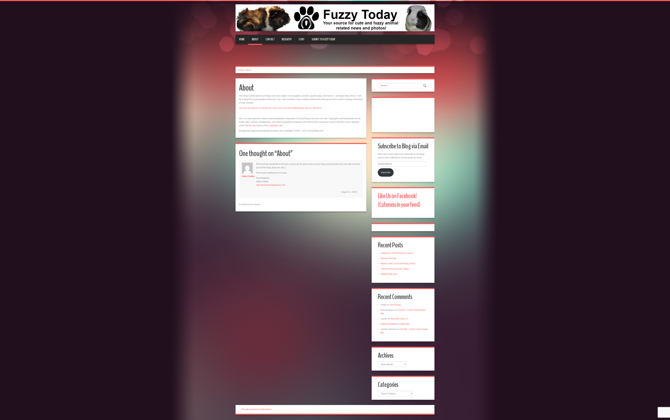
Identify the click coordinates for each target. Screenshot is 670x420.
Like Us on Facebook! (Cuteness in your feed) (399, 200)
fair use (252, 125)
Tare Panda (395, 305)
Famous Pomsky (388, 258)
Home (242, 39)
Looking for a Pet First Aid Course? (397, 253)
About (255, 39)
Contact (270, 39)
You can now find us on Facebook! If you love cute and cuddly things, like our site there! (280, 108)
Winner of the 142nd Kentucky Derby (398, 263)
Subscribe (385, 172)
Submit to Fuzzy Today (323, 39)
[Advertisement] (335, 57)
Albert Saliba (248, 176)
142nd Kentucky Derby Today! (395, 269)
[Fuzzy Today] (335, 17)
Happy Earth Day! (389, 274)
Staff (301, 39)
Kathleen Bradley (389, 324)
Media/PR (287, 39)
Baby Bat (404, 324)
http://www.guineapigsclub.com (270, 185)
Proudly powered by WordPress (257, 409)
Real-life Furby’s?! (399, 319)
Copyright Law (275, 125)
